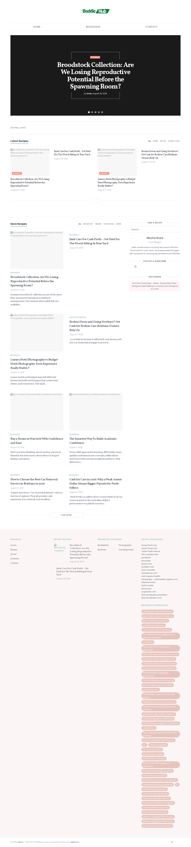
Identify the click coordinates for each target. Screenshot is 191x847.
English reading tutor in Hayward (159, 668)
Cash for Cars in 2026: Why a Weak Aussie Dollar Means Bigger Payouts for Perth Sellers (95, 483)
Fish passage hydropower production (155, 674)
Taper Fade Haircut (150, 551)
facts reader (147, 585)
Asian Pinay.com (149, 548)
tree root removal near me (155, 807)
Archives (14, 558)
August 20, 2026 (17, 190)
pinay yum (146, 588)
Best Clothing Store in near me (158, 616)
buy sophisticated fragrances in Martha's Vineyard (159, 636)
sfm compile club (149, 554)
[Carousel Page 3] (95, 112)
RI (177, 784)
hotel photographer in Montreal (158, 719)
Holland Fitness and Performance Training (159, 708)
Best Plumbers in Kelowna (155, 620)
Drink (155, 141)
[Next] (98, 200)
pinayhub (146, 557)
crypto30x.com (148, 591)
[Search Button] (178, 229)
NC (144, 745)
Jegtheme (74, 842)
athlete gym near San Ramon (157, 611)
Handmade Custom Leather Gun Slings (159, 696)
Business (95, 57)
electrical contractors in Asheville (159, 663)
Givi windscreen (151, 689)
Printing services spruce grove (157, 771)
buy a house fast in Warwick (157, 630)
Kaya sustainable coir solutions (158, 740)
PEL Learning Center (152, 749)
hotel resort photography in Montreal (161, 723)
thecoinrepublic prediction (154, 594)
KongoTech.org (149, 545)
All (149, 141)
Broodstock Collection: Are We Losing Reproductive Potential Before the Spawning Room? (95, 76)
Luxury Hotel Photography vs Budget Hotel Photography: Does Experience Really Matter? (116, 183)
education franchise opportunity (159, 659)
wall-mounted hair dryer (155, 812)
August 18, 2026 (61, 158)
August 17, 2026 (104, 190)
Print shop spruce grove (154, 775)
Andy (89, 93)
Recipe (163, 141)
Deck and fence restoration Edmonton (156, 648)
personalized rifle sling (154, 758)
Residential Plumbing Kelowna (157, 784)
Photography (125, 545)
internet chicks (148, 582)
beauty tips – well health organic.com (159, 579)
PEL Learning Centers (153, 754)
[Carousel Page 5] (102, 112)
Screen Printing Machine (155, 789)
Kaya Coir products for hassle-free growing (160, 734)
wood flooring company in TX (157, 826)
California (148, 642)
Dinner (98, 224)
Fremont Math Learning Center (157, 685)
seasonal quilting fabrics (155, 794)
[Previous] (93, 200)
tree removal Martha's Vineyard (158, 803)
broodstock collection (153, 625)
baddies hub (147, 566)
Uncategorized (77, 317)
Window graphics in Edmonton (158, 821)
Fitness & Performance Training (158, 680)
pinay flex (146, 560)
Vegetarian (108, 224)
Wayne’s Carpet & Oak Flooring (158, 817)
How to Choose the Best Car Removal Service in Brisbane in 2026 (33, 481)
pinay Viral (146, 563)
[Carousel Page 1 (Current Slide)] (89, 112)
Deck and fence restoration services (160, 654)
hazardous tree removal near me (159, 702)
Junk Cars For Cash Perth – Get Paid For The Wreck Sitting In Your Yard (72, 153)
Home (36, 26)
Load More (66, 515)
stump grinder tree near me (156, 798)
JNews (20, 842)
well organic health (150, 576)
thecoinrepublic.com (151, 597)
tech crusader (148, 569)
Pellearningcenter (158, 745)
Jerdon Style (149, 728)
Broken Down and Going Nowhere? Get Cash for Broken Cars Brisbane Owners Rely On (159, 155)
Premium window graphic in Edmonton (156, 765)
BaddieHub (93, 26)
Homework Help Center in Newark (159, 714)
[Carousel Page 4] (99, 112)
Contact (151, 26)
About (13, 554)
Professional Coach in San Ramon (160, 780)
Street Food (174, 141)
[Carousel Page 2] (92, 112)
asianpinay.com (149, 573)
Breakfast (88, 224)
